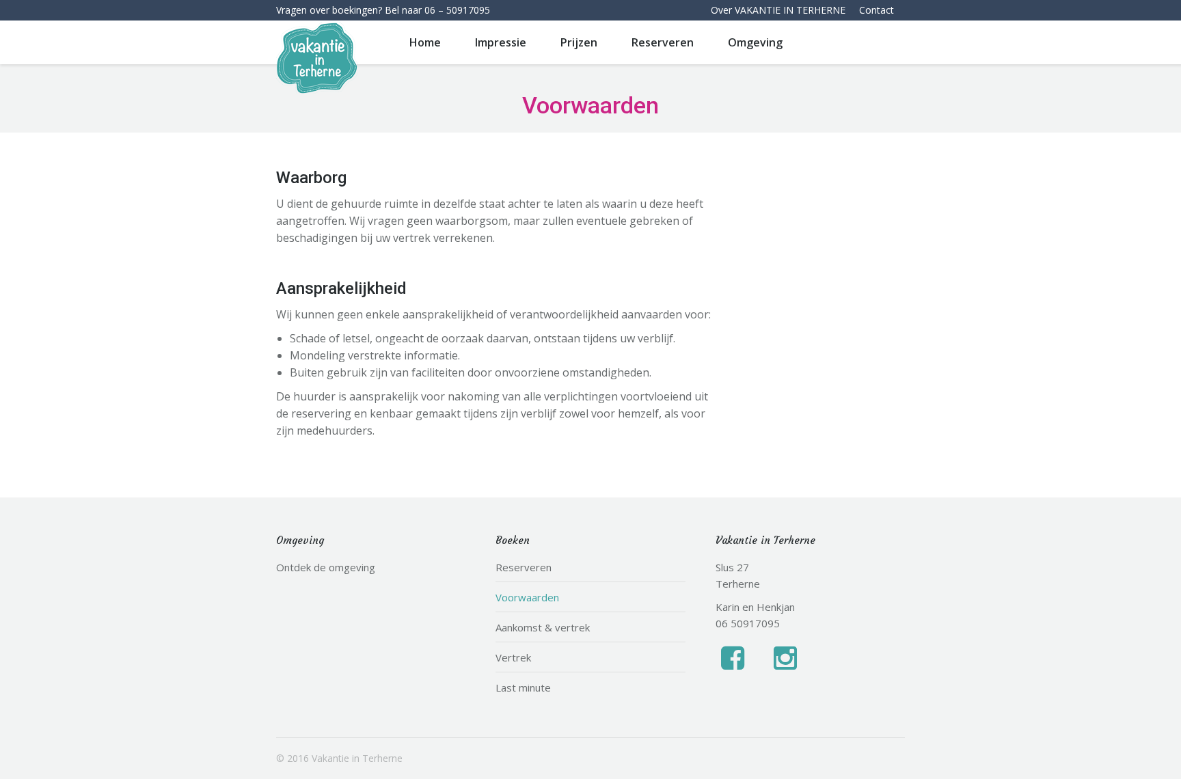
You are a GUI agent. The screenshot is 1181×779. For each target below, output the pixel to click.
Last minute (523, 687)
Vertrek (513, 657)
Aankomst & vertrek (543, 627)
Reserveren (524, 567)
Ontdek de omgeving (325, 567)
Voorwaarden (527, 597)
